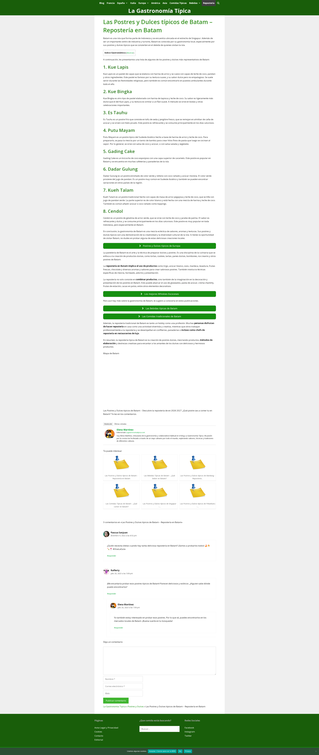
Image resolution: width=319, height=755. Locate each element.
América (155, 3)
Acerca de (108, 424)
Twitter (188, 735)
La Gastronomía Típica (159, 10)
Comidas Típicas (178, 3)
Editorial (98, 739)
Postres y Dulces (136, 706)
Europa (142, 3)
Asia (165, 3)
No (180, 751)
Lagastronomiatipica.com (135, 432)
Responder (111, 556)
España (121, 3)
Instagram (190, 731)
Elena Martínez (125, 429)
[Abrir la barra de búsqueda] (218, 3)
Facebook (189, 727)
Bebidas (193, 3)
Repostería (208, 3)
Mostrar (130, 52)
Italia (133, 3)
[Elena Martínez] (110, 437)
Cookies (98, 731)
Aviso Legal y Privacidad (106, 727)
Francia (111, 3)
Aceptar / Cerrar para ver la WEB (162, 751)
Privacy (188, 751)
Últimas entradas (120, 424)
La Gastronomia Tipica (114, 706)
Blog (101, 3)
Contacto (98, 735)
